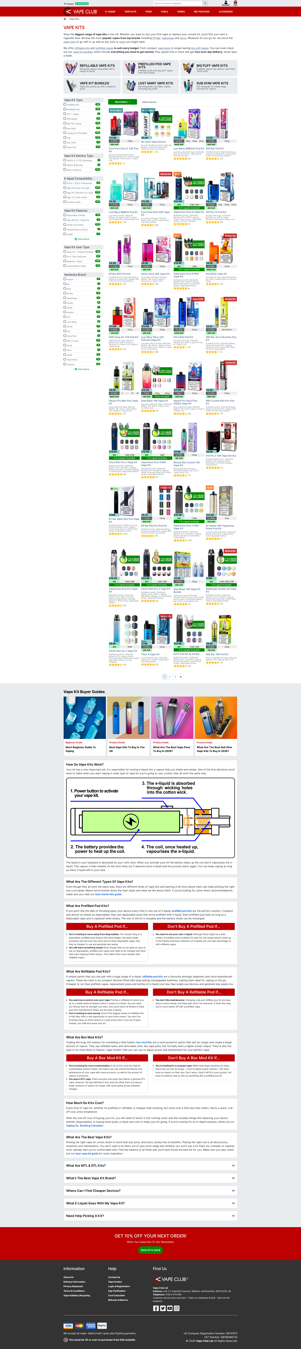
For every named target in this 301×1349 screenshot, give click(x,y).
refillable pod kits (152, 976)
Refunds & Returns (118, 1300)
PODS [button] (149, 11)
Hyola (82, 307)
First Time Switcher (82, 256)
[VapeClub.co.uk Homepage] (65, 19)
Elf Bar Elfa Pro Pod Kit (154, 525)
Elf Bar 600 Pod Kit (120, 273)
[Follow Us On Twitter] (163, 1308)
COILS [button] (164, 11)
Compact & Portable (82, 132)
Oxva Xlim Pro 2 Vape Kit (123, 462)
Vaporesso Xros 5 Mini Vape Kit (153, 464)
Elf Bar (156, 38)
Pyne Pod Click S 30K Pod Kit (123, 150)
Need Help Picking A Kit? (85, 1216)
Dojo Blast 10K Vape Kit (154, 400)
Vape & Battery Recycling (76, 1295)
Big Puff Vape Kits (212, 65)
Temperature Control (82, 229)
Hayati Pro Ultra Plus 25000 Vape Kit (185, 402)
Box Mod (82, 128)
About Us (68, 1277)
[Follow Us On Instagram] (177, 1308)
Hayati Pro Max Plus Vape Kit (123, 402)
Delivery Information (74, 1281)
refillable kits (82, 48)
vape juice (69, 41)
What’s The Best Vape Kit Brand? (91, 1178)
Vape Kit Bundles (94, 83)
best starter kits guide (108, 894)
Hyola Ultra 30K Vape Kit (155, 273)
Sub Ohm (82, 142)
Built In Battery (82, 169)
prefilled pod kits (182, 910)
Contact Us (114, 1277)
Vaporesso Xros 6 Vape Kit (189, 211)
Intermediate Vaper (82, 265)
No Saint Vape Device (153, 141)
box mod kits (144, 1042)
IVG (82, 316)
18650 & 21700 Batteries (82, 160)
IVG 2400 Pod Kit (183, 337)
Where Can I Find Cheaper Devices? (93, 1191)
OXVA (82, 326)
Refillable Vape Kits (97, 65)
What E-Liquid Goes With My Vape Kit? (95, 1203)
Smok (82, 345)
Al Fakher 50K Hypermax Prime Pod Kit (220, 527)
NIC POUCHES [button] (201, 11)
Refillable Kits (82, 109)
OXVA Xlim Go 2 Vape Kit (123, 650)
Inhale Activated (82, 224)
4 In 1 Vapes (82, 114)
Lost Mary (82, 321)
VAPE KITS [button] (130, 11)
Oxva (183, 38)
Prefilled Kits (82, 104)
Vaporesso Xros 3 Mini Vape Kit (186, 527)
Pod (82, 137)
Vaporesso (168, 38)
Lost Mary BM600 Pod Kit (123, 212)
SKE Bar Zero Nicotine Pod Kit (221, 338)
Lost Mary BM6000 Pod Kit (189, 148)
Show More (83, 239)
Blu (82, 283)
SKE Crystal (82, 340)
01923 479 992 (173, 1294)
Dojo (82, 288)
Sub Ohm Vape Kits (212, 83)
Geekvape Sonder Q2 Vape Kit (221, 590)
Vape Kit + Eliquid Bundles (82, 251)
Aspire (82, 279)
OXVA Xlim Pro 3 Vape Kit (155, 588)
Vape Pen (82, 147)
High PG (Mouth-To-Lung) (82, 192)
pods (122, 41)
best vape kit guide (87, 1153)
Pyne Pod (82, 336)
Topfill (82, 234)
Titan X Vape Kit (150, 654)
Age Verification (117, 1290)
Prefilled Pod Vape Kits (154, 66)
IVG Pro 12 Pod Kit (216, 212)
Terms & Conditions (74, 1290)
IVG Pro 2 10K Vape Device (221, 455)
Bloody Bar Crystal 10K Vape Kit (187, 464)
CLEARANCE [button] (226, 11)
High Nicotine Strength (82, 187)
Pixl (82, 331)
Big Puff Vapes (82, 123)
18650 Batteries (82, 165)
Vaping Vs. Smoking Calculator (85, 1125)
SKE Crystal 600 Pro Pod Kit (220, 402)
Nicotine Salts (82, 202)
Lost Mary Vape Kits (155, 83)
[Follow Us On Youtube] (170, 1308)
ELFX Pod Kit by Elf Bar (187, 654)
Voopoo (82, 364)
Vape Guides (115, 1281)
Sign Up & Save (150, 1250)
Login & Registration (119, 1286)
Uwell (82, 354)
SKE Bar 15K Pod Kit (217, 654)
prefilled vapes (104, 48)
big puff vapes (200, 48)
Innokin (82, 312)
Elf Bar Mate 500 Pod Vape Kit (124, 520)
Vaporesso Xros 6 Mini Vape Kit (186, 275)
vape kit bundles (82, 51)
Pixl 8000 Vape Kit (216, 273)
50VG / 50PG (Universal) (82, 183)
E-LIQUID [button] (110, 11)
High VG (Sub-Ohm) (82, 197)
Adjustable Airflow (82, 215)
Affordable (82, 118)
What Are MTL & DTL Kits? (86, 1165)
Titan (82, 350)
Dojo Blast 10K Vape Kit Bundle (187, 590)
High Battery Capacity (82, 219)
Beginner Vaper (82, 261)
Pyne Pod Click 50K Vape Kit (155, 213)
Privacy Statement (73, 1286)
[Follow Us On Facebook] (156, 1308)
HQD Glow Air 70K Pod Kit (123, 337)
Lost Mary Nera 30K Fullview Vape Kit (152, 338)
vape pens (164, 48)
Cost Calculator (116, 1295)
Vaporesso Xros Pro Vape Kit (123, 590)
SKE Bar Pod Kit (215, 148)
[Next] (181, 677)
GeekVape (82, 298)
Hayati (82, 302)
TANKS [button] (181, 11)
